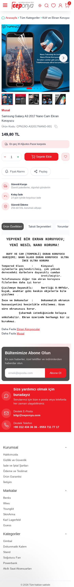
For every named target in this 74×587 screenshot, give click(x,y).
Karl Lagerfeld (12, 519)
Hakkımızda (10, 454)
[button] (29, 88)
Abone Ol (55, 372)
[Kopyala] (55, 126)
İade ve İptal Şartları (15, 465)
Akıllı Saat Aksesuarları (17, 568)
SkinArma (9, 514)
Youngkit (8, 508)
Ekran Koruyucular (28, 329)
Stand (6, 552)
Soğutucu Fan (12, 557)
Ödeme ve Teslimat (15, 471)
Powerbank (10, 563)
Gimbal (7, 541)
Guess (7, 525)
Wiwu (6, 503)
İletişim (7, 482)
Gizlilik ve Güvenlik (14, 460)
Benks (7, 497)
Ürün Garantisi (12, 476)
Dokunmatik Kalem (15, 546)
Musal (6, 110)
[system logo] (23, 5)
